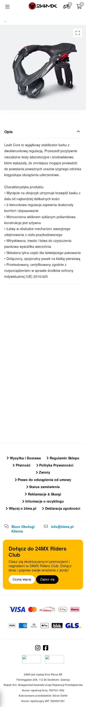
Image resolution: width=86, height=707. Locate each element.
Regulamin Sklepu (64, 458)
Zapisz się (47, 579)
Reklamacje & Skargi (44, 494)
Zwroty (44, 472)
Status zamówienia (44, 486)
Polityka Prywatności (55, 465)
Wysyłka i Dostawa (25, 458)
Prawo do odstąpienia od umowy (44, 479)
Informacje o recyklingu (44, 501)
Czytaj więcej (22, 579)
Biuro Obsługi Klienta (23, 529)
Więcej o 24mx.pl (22, 508)
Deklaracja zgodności (62, 508)
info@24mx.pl (62, 526)
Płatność (23, 465)
